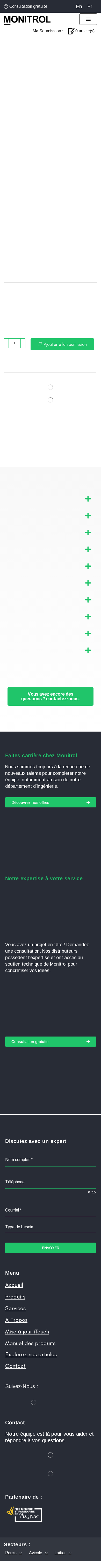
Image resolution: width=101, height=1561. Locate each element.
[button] (88, 19)
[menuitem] (79, 6)
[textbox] (50, 1227)
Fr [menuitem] (89, 6)
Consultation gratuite (28, 6)
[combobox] (50, 1227)
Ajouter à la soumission (65, 344)
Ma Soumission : (48, 31)
